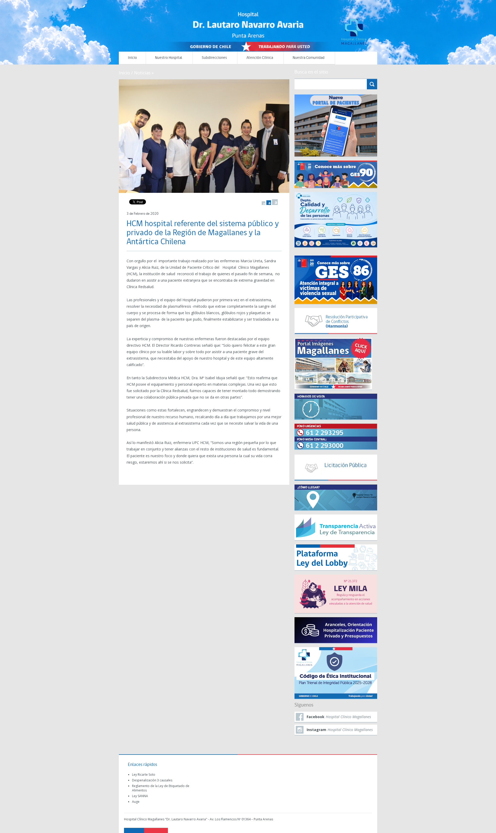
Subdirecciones (214, 58)
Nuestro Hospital (168, 58)
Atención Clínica (259, 58)
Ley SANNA (140, 796)
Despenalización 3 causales (152, 780)
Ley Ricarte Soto (143, 774)
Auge (136, 801)
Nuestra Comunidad (308, 58)
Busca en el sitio (311, 72)
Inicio (132, 58)
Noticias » (144, 73)
